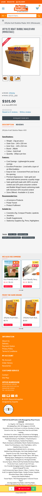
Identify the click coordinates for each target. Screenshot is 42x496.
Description (8, 125)
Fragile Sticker (17, 455)
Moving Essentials (30, 460)
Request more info (22, 118)
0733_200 (12, 234)
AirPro (35, 445)
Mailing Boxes (19, 458)
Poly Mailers (21, 439)
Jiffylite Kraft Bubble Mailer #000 (12, 318)
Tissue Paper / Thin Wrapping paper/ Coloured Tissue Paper (21, 480)
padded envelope (28, 238)
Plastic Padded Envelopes (30, 443)
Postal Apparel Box (30, 458)
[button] (4, 273)
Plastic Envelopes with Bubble (12, 443)
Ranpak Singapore (31, 466)
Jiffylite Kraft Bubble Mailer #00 (31, 318)
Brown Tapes (27, 455)
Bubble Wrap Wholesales (12, 451)
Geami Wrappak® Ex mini (21, 468)
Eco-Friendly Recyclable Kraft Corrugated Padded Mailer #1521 (31, 279)
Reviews (20, 125)
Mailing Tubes (10, 460)
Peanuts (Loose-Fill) (12, 453)
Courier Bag (23, 453)
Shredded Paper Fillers (16, 474)
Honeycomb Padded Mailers (21, 476)
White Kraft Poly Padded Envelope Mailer (26, 462)
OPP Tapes (34, 455)
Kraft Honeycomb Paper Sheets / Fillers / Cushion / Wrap (21, 470)
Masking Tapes (9, 458)
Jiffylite (12, 93)
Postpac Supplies (33, 472)
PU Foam (31, 464)
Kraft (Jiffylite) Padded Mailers (28, 437)
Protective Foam (13, 464)
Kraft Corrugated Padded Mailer (12, 472)
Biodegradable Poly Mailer (15, 483)
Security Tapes (7, 462)
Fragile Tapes (7, 455)
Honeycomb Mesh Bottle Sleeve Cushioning (19, 485)
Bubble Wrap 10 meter (20, 447)
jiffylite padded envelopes (11, 238)
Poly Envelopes (31, 439)
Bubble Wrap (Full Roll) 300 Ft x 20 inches (21, 449)
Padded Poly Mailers (26, 441)
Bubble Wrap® (13, 437)
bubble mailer (22, 234)
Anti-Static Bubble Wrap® (29, 451)
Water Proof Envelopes (12, 445)
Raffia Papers (28, 474)
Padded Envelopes (11, 439)
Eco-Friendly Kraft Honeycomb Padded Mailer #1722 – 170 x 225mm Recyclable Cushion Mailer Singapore (12, 279)
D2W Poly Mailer (30, 483)
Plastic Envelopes (14, 441)
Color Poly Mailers (26, 445)
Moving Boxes (19, 460)
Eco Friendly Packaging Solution (15, 466)
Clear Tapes (31, 453)
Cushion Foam (23, 464)
